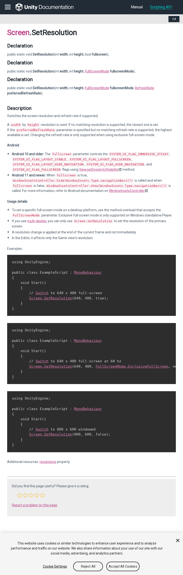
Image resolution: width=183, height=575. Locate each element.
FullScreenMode (97, 71)
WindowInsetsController (127, 191)
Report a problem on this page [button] (34, 505)
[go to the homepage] (47, 7)
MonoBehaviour (88, 272)
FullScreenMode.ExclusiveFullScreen (132, 366)
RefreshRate (144, 88)
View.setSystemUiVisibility (98, 169)
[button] (19, 495)
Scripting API (161, 7)
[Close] (178, 540)
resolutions (48, 462)
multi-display (36, 221)
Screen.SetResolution (50, 298)
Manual (137, 7)
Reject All (88, 566)
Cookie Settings (55, 566)
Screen (18, 32)
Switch (42, 293)
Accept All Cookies (123, 566)
